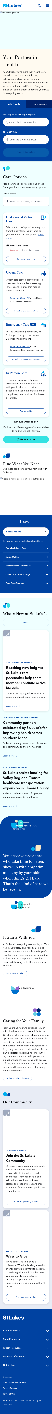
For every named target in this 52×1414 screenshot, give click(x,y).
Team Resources (11, 1339)
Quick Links (9, 1365)
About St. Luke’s (11, 1331)
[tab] (13, 104)
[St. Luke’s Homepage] (13, 1318)
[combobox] (26, 122)
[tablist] (26, 104)
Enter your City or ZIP (20, 298)
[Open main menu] (46, 5)
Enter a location (9, 193)
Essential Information (14, 1357)
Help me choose (27, 439)
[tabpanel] (26, 134)
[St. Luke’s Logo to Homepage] (12, 5)
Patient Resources (12, 1348)
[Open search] (39, 5)
